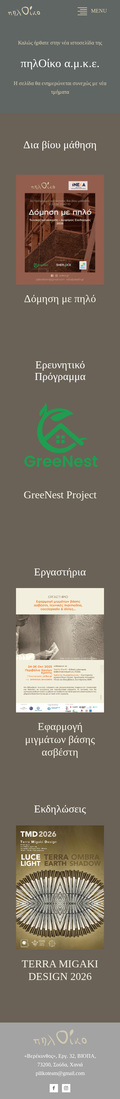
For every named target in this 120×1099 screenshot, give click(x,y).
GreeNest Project (60, 495)
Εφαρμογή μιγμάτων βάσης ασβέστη (60, 739)
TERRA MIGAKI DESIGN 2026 (60, 970)
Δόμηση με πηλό (60, 299)
